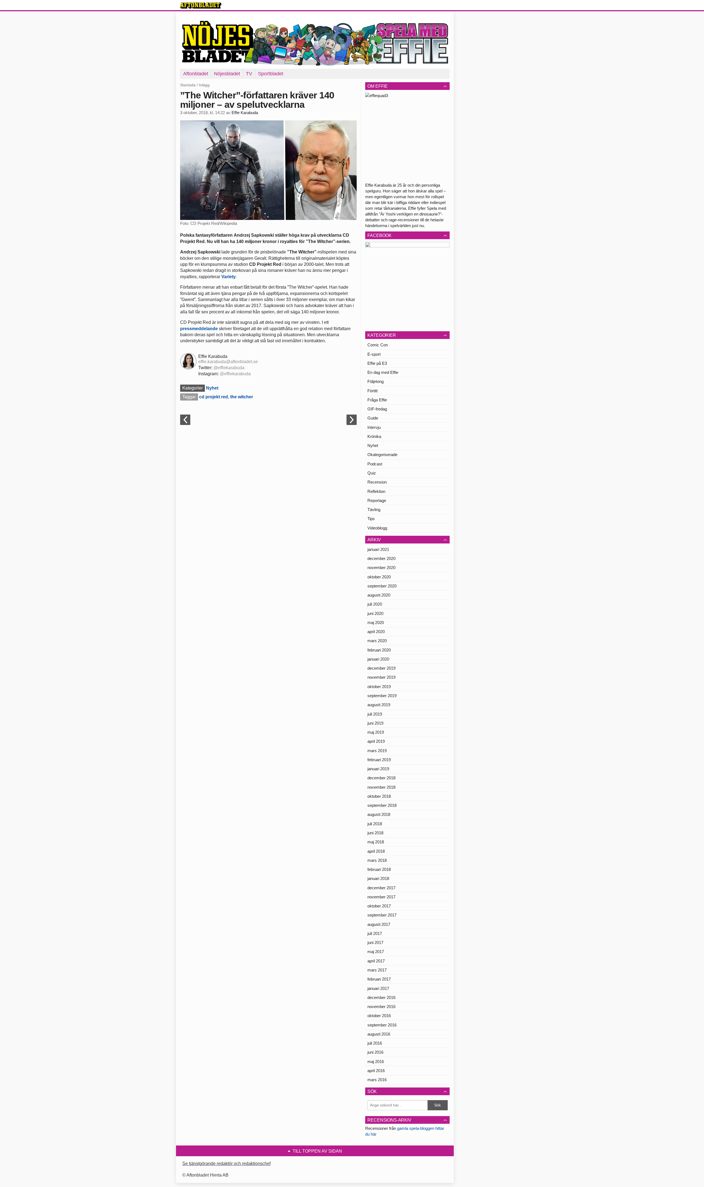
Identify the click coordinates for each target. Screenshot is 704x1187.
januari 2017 (378, 988)
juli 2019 (374, 714)
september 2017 (382, 915)
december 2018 (381, 777)
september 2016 (382, 1025)
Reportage (376, 500)
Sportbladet (270, 73)
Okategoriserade (382, 454)
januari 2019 (378, 768)
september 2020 (382, 586)
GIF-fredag (377, 409)
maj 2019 (375, 732)
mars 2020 (377, 640)
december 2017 (381, 887)
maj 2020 (375, 622)
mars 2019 (377, 750)
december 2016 (381, 997)
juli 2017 (374, 933)
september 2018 (382, 805)
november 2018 (381, 787)
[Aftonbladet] (200, 5)
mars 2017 (377, 970)
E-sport (374, 354)
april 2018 (376, 851)
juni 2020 (375, 613)
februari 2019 (379, 759)
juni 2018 (375, 832)
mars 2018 (377, 860)
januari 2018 (378, 878)
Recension (377, 482)
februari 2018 (379, 869)
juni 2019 (375, 723)
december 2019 (381, 668)
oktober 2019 (379, 686)
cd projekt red (213, 396)
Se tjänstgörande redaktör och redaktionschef (226, 1163)
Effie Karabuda (245, 113)
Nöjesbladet (227, 73)
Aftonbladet (195, 73)
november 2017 (381, 897)
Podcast (374, 464)
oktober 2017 (379, 906)
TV (249, 73)
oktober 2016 (379, 1015)
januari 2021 (378, 549)
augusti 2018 (378, 814)
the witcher (241, 396)
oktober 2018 (379, 796)
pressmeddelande (199, 328)
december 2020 (381, 558)
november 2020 (381, 567)
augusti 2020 (378, 595)
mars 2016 (377, 1079)
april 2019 (376, 741)
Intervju (374, 427)
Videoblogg (377, 528)
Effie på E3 (377, 363)
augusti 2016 (378, 1034)
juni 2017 (375, 942)
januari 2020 (378, 659)
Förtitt (372, 390)
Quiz (371, 473)
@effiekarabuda (228, 367)
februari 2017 (379, 979)
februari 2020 (379, 650)
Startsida (188, 85)
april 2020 (376, 631)
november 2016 (381, 1006)
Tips (371, 518)
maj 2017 (375, 951)
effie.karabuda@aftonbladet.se (228, 361)
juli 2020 (374, 604)
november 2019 (381, 677)
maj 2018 (375, 842)
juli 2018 (374, 823)
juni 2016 (375, 1052)
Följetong (375, 381)
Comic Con (377, 345)
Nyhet (212, 388)
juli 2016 (374, 1043)
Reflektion (376, 491)
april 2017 (376, 961)
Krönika (374, 436)
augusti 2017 (378, 924)
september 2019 (382, 695)
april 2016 (376, 1070)
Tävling (373, 509)
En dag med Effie (382, 372)
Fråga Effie (377, 399)
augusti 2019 (378, 704)
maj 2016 (375, 1061)
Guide (372, 418)
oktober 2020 (379, 577)
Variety (228, 276)
